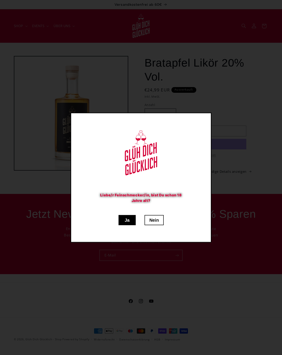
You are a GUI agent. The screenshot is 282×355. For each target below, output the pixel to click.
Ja (127, 220)
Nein (154, 220)
